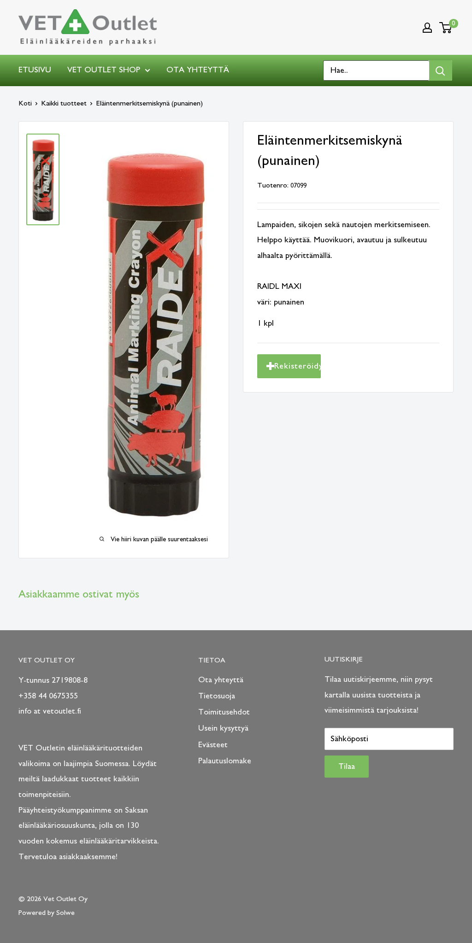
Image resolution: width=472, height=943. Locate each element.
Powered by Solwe (46, 912)
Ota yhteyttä (197, 70)
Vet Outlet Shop (103, 70)
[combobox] (376, 70)
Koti (25, 103)
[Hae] (440, 70)
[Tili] (427, 28)
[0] (446, 27)
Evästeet (213, 745)
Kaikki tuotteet (64, 103)
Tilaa (346, 766)
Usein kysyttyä (223, 728)
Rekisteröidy (297, 366)
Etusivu (34, 70)
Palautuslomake (224, 761)
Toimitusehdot (224, 712)
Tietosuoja (216, 696)
